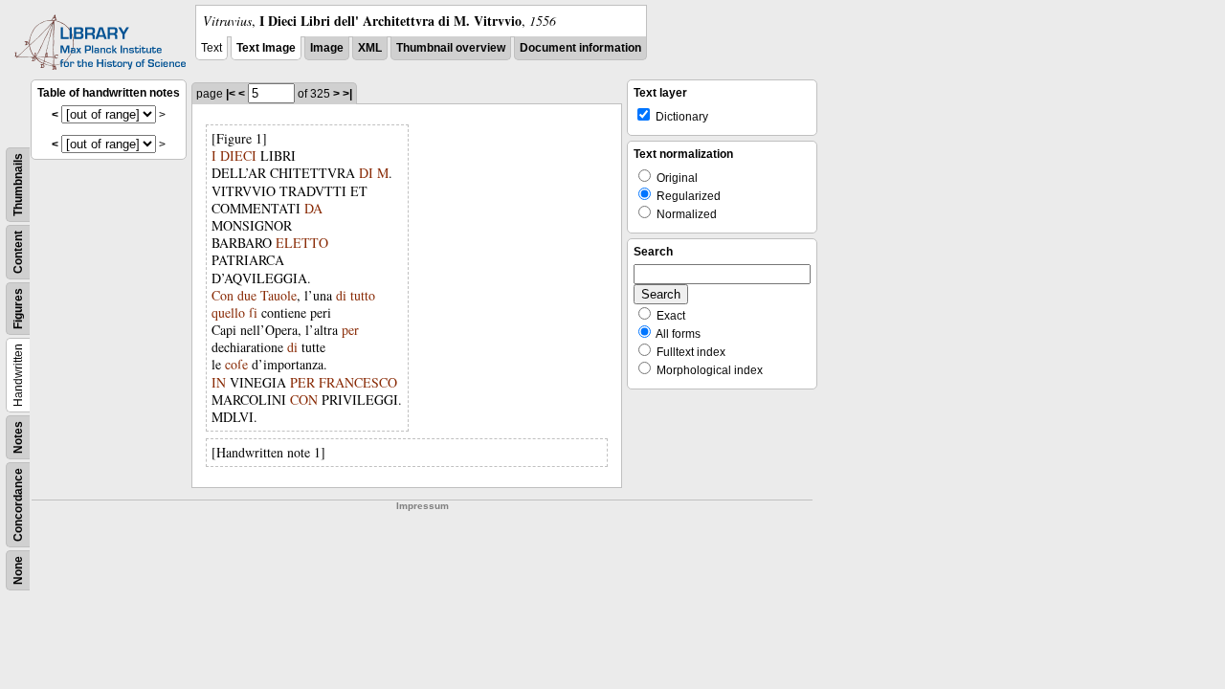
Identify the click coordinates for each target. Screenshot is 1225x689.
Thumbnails (18, 184)
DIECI (238, 155)
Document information (580, 48)
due (246, 295)
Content (18, 252)
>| (347, 93)
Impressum (422, 505)
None (18, 570)
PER (302, 382)
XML (370, 48)
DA (313, 208)
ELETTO (302, 242)
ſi (253, 312)
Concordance (18, 505)
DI (366, 173)
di (341, 295)
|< (230, 93)
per (350, 330)
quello (228, 312)
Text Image (266, 48)
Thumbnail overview (450, 48)
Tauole (278, 295)
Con (223, 295)
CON (304, 399)
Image (327, 48)
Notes (18, 437)
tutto (362, 295)
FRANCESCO (358, 382)
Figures (18, 308)
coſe (236, 364)
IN (219, 382)
